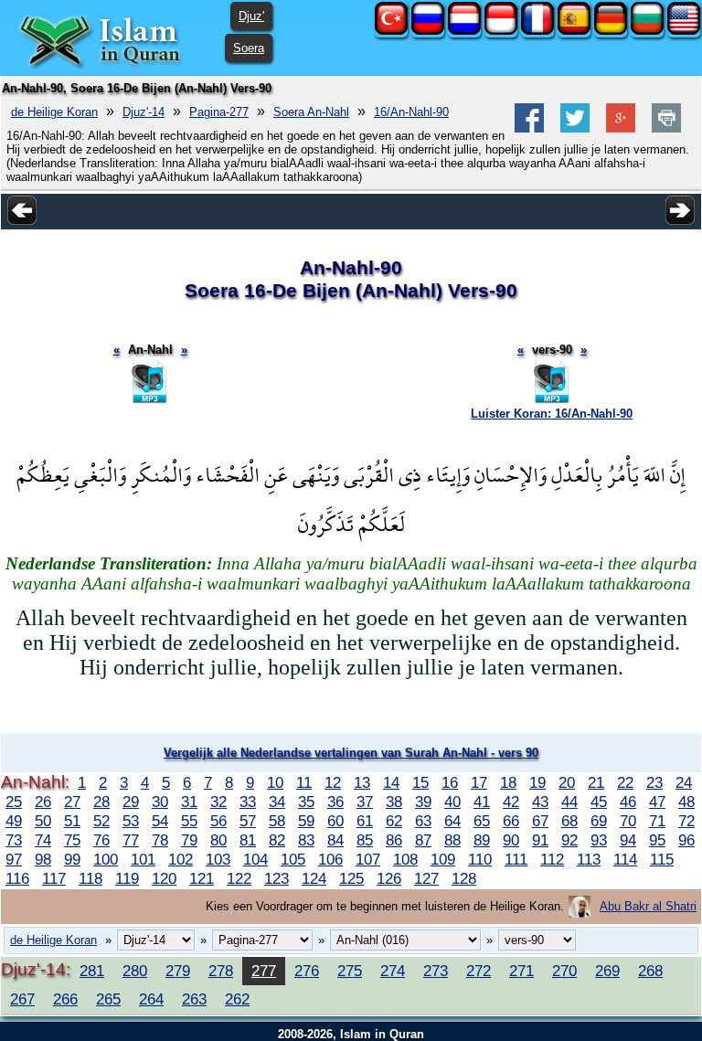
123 (276, 878)
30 (160, 801)
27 (72, 801)
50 (43, 821)
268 (650, 970)
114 (625, 859)
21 (596, 782)
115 (662, 859)
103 (218, 859)
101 (143, 859)
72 (686, 821)
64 (452, 821)
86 (394, 840)
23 (654, 782)
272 (478, 970)
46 (628, 801)
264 (151, 999)
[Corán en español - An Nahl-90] (574, 30)
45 (598, 801)
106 (330, 859)
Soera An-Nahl (311, 112)
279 (177, 970)
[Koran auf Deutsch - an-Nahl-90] (610, 30)
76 (101, 840)
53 (130, 821)
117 (54, 878)
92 (569, 840)
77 (130, 840)
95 (657, 840)
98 (43, 859)
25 (13, 801)
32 (218, 801)
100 (105, 859)
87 (423, 840)
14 (391, 782)
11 (304, 782)
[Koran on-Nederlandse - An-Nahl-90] (464, 30)
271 (521, 970)
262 (237, 999)
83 (306, 840)
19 (537, 782)
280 (134, 970)
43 (540, 801)
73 (13, 840)
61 (364, 821)
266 (65, 999)
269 (607, 970)
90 (511, 840)
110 (480, 859)
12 (332, 782)
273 (435, 970)
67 (540, 821)
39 (423, 801)
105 (293, 859)
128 (464, 878)
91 (540, 840)
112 (552, 859)
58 (277, 821)
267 (22, 999)
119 (127, 878)
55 (189, 821)
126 (389, 878)
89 (481, 840)
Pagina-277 (219, 112)
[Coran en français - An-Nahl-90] (537, 30)
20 (566, 782)
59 (306, 821)
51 (72, 821)
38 (394, 801)
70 (628, 821)
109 (443, 859)
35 (306, 801)
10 (275, 782)
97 (13, 859)
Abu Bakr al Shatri (648, 906)
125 (351, 878)
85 (364, 840)
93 (598, 840)
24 (683, 782)
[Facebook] (529, 128)
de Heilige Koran (54, 112)
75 (72, 840)
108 (405, 859)
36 (335, 801)
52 (101, 821)
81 (247, 840)
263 (194, 999)
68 (569, 821)
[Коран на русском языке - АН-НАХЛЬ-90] (427, 30)
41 (481, 801)
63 (423, 821)
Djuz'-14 (143, 112)
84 (335, 840)
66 (511, 821)
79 (189, 840)
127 (426, 878)
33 (247, 801)
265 (108, 999)
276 (306, 970)
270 (564, 970)
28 (101, 801)
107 (368, 859)
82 (277, 840)
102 (180, 859)
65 (481, 821)
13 (362, 782)
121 (201, 878)
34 (277, 801)
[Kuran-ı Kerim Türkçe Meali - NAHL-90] (391, 30)
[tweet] (575, 128)
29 (130, 801)
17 (479, 782)
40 (452, 801)
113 (589, 859)
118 (90, 878)
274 (392, 970)
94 (628, 840)
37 (364, 801)
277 (263, 970)
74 (43, 840)
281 (92, 970)
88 (452, 840)
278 (220, 970)
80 (218, 840)
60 (335, 821)
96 (686, 840)
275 (349, 970)
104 (255, 859)
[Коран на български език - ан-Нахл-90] (647, 30)
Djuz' (251, 16)
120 (164, 878)
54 (160, 821)
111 (516, 859)
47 (657, 801)
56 (218, 821)
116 (17, 878)
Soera (248, 48)
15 (420, 782)
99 (72, 859)
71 (657, 821)
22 (625, 782)
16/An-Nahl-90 (411, 112)
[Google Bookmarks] (620, 128)
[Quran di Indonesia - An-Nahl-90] (500, 30)
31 (189, 801)
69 (598, 821)
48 (686, 801)
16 (449, 782)
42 (511, 801)
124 (314, 878)
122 (239, 878)
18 (508, 782)
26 (43, 801)
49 (13, 821)
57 (247, 821)
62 (394, 821)
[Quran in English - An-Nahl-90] (683, 30)
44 (569, 801)
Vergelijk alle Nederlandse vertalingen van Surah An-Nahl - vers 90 (351, 753)
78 (160, 840)
